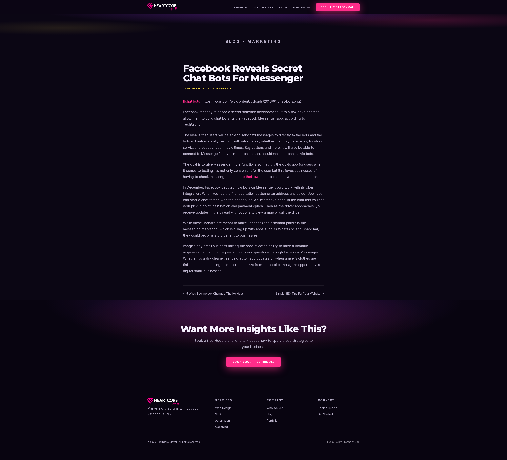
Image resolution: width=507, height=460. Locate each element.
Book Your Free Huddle (253, 361)
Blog (283, 7)
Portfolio (301, 7)
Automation (222, 420)
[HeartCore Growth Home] (162, 7)
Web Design (223, 408)
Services (241, 7)
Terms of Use (352, 441)
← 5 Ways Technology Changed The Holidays (213, 293)
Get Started (325, 414)
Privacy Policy (334, 441)
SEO (218, 414)
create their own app (251, 177)
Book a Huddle (327, 408)
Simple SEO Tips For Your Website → (300, 293)
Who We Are (263, 7)
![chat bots (191, 101)
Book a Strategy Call (338, 7)
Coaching (221, 426)
